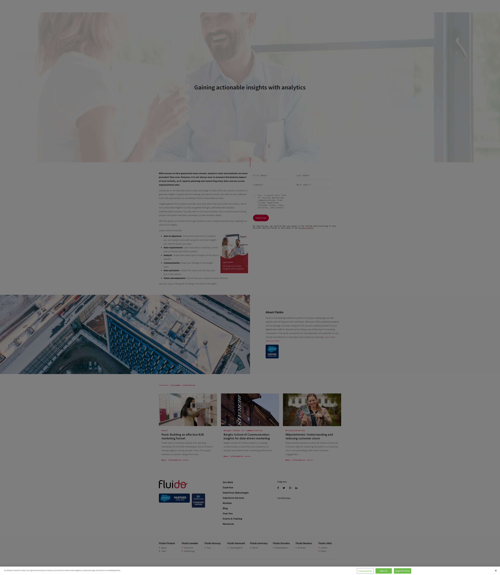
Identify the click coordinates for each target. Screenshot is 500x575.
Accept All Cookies (402, 571)
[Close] (496, 570)
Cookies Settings (365, 571)
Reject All (383, 571)
